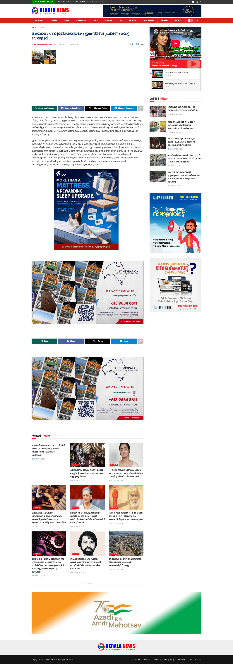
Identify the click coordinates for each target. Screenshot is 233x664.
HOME (41, 20)
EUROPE (108, 20)
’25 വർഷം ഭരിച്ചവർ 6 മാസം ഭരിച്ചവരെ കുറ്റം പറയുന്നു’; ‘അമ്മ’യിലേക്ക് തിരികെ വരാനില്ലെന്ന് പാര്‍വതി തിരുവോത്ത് (126, 473)
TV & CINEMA (148, 20)
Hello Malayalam (80, 2)
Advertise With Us (64, 2)
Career (190, 660)
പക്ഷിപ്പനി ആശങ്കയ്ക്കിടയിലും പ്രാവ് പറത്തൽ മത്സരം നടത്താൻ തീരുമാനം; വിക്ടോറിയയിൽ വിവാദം (184, 158)
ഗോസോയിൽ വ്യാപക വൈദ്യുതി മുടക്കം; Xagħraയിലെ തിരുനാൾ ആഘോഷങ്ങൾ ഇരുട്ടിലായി (181, 142)
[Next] (90, 585)
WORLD (132, 20)
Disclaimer (157, 660)
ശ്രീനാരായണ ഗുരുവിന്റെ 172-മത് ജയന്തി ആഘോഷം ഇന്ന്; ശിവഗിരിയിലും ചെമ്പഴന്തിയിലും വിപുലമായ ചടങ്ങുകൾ (126, 516)
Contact (198, 660)
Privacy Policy (169, 660)
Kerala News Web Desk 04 (44, 44)
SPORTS (164, 20)
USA (120, 20)
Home (34, 27)
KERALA (54, 20)
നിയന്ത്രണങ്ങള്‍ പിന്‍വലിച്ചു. (164, 65)
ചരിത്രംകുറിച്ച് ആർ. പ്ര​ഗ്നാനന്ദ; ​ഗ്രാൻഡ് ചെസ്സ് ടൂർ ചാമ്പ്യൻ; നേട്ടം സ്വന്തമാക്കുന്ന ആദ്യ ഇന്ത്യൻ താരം (87, 473)
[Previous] (85, 585)
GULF (95, 20)
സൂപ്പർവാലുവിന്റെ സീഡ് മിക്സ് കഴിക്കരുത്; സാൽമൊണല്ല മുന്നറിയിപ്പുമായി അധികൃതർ (182, 125)
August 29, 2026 (39, 459)
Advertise (146, 660)
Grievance (181, 660)
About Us (136, 660)
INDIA (66, 20)
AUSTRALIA (81, 20)
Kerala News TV (96, 2)
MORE (178, 20)
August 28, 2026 (77, 480)
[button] (36, 209)
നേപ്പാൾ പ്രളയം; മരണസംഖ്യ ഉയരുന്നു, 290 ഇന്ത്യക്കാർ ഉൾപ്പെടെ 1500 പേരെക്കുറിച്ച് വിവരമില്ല (125, 562)
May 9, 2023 (63, 44)
